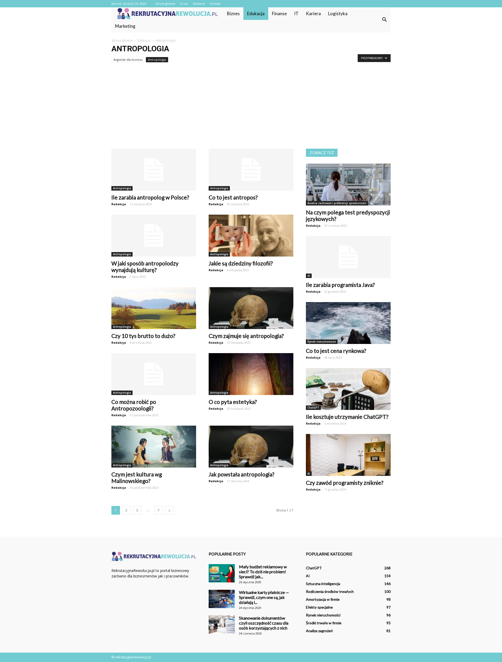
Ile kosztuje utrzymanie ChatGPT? (347, 416)
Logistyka (337, 13)
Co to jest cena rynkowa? (336, 350)
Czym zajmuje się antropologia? (246, 335)
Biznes (233, 13)
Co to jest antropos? (233, 197)
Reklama (199, 3)
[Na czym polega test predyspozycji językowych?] (348, 184)
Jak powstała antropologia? (241, 474)
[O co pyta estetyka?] (251, 374)
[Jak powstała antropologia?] (251, 447)
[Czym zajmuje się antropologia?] (251, 308)
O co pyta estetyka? (233, 401)
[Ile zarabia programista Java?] (348, 257)
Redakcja (118, 204)
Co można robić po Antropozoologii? (133, 404)
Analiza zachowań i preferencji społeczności (336, 203)
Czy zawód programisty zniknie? (344, 482)
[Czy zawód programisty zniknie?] (348, 455)
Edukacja (256, 13)
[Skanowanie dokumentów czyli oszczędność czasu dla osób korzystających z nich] (222, 624)
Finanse (279, 13)
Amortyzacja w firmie (323, 599)
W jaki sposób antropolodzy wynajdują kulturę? (145, 266)
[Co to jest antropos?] (251, 170)
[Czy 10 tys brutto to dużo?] (153, 308)
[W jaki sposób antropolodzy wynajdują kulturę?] (153, 236)
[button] (384, 20)
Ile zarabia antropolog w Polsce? (150, 197)
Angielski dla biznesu (127, 60)
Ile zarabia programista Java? (340, 284)
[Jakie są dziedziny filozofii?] (251, 236)
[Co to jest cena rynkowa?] (348, 323)
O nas (184, 3)
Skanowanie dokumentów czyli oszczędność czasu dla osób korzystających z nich (263, 622)
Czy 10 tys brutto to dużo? (143, 335)
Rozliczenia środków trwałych (330, 591)
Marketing (125, 26)
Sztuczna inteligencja (323, 583)
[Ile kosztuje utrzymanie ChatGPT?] (348, 389)
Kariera (313, 13)
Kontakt (215, 3)
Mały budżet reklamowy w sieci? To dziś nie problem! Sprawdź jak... (263, 571)
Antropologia (157, 60)
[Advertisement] (251, 109)
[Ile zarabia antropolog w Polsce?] (153, 170)
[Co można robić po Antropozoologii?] (153, 374)
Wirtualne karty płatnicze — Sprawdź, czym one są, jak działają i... (264, 597)
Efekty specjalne (319, 607)
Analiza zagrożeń (319, 630)
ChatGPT (313, 407)
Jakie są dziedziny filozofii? (241, 263)
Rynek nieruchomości (321, 341)
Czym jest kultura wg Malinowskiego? (136, 477)
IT (296, 13)
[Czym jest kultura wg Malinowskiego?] (153, 447)
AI (308, 275)
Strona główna (165, 3)
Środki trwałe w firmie (323, 623)
